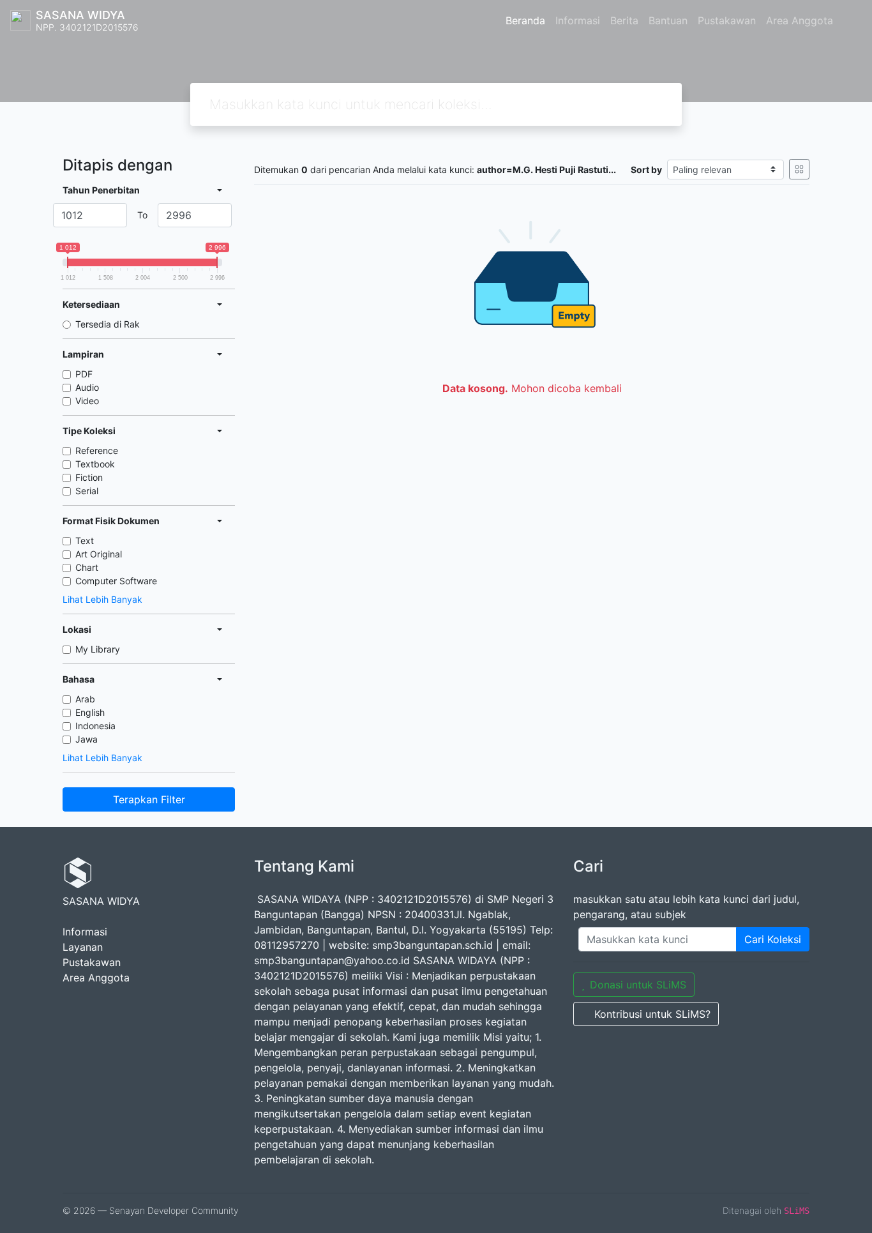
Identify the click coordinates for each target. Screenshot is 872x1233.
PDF (84, 373)
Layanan (83, 947)
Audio (87, 387)
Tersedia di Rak (107, 324)
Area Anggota (799, 20)
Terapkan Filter (149, 799)
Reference (96, 450)
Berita (624, 20)
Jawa (86, 739)
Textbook (95, 463)
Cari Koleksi (772, 939)
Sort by (646, 169)
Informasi (577, 20)
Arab (85, 698)
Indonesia (95, 725)
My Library (97, 649)
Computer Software (116, 580)
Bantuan (668, 20)
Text (84, 540)
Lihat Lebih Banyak (102, 599)
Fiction (89, 477)
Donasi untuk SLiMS (638, 984)
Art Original (98, 553)
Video (87, 400)
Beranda (525, 20)
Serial (86, 490)
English (90, 712)
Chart (86, 567)
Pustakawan (727, 20)
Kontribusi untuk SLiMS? (652, 1014)
